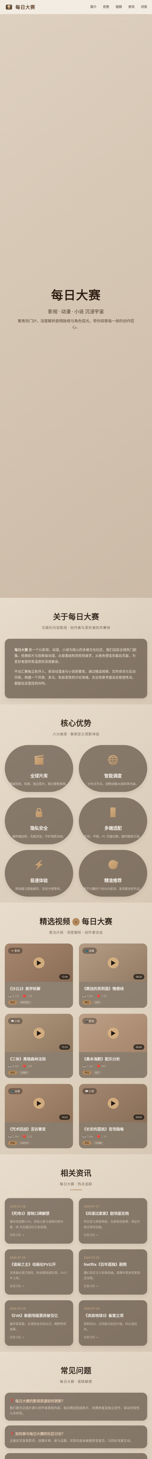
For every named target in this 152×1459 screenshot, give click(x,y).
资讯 (131, 7)
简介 (93, 7)
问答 (144, 7)
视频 (119, 7)
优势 (106, 7)
